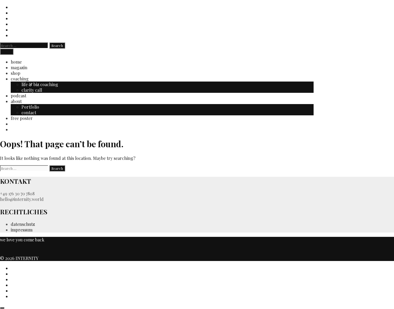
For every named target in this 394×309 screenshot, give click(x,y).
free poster (22, 118)
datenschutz (23, 224)
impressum (21, 230)
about (16, 101)
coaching (20, 79)
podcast (18, 95)
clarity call (31, 90)
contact (28, 112)
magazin (19, 67)
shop (15, 73)
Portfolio (30, 107)
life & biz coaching (39, 84)
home (16, 62)
